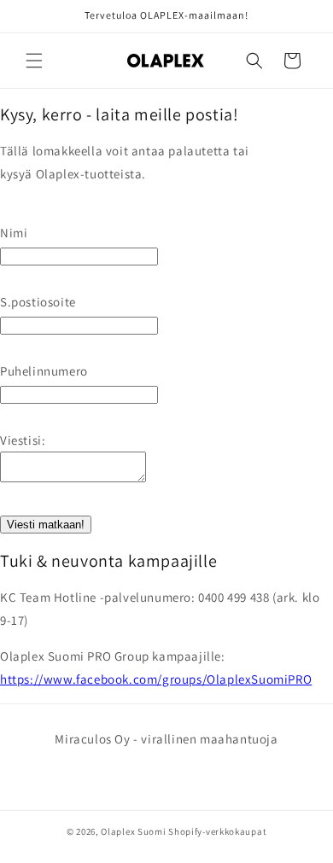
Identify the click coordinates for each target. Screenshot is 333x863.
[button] (34, 60)
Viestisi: (22, 440)
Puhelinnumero (44, 371)
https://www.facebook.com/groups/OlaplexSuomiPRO (156, 679)
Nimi (13, 232)
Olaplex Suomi (133, 831)
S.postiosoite (38, 302)
